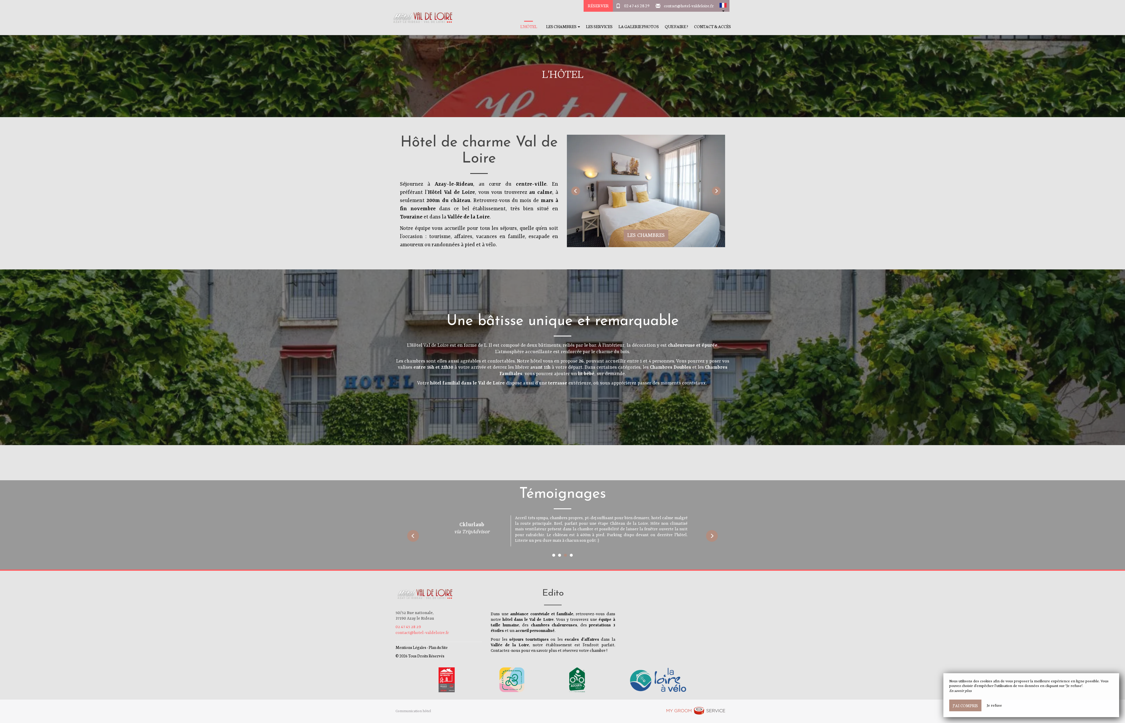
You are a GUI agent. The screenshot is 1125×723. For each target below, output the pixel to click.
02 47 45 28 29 (637, 5)
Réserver (598, 5)
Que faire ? (676, 26)
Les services (599, 26)
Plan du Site (438, 647)
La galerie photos (638, 26)
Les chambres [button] (561, 26)
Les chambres (646, 234)
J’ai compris (965, 705)
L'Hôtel (528, 26)
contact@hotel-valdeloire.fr (689, 5)
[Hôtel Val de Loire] (420, 17)
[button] (723, 6)
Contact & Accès (712, 26)
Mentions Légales (411, 647)
